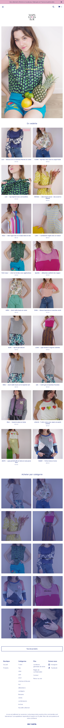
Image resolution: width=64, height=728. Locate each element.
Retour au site (37, 678)
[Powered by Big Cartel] (32, 724)
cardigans (21, 691)
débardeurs (22, 688)
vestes (20, 698)
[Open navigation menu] (2, 6)
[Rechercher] (53, 6)
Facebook (54, 668)
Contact (35, 675)
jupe (19, 674)
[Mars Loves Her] (32, 17)
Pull (19, 684)
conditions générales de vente (39, 665)
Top (19, 668)
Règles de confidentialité (37, 671)
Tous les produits (32, 649)
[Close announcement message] (61, 2)
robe (19, 671)
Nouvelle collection (24, 708)
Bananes (21, 694)
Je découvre (32, 74)
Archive (20, 704)
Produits (5, 668)
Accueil (5, 664)
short (20, 678)
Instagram (54, 664)
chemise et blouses (24, 681)
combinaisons (22, 701)
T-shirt (20, 664)
